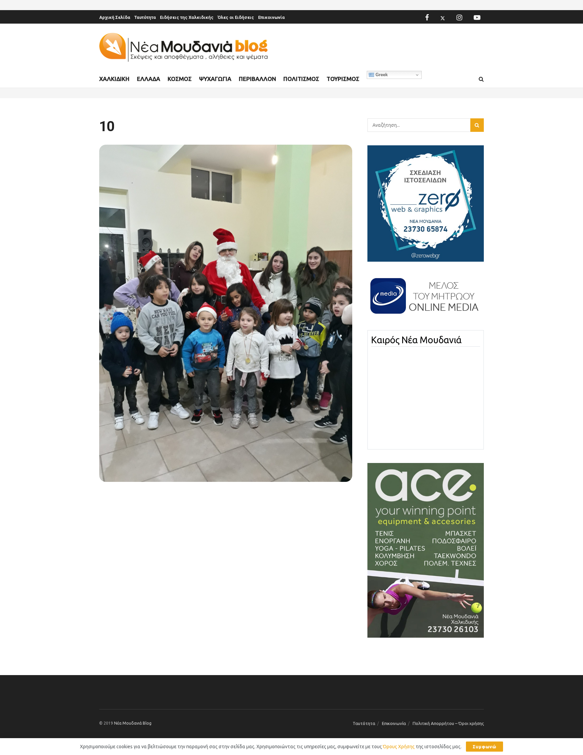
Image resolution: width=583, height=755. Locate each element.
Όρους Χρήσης (399, 746)
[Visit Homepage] (183, 47)
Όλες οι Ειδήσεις (236, 17)
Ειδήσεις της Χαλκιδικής (187, 17)
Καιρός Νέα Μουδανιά (416, 340)
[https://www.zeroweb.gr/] (425, 203)
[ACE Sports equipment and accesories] (425, 550)
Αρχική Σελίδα (114, 17)
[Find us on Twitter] (442, 17)
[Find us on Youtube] (477, 17)
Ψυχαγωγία (215, 79)
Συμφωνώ (484, 746)
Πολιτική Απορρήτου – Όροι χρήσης (448, 723)
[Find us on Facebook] (427, 17)
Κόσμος (180, 79)
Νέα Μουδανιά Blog (132, 723)
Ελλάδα (148, 79)
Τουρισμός (343, 79)
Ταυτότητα (145, 17)
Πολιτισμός (301, 79)
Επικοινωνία (271, 17)
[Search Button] (481, 79)
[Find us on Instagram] (459, 17)
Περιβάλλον (257, 79)
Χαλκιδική (114, 79)
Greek (381, 74)
